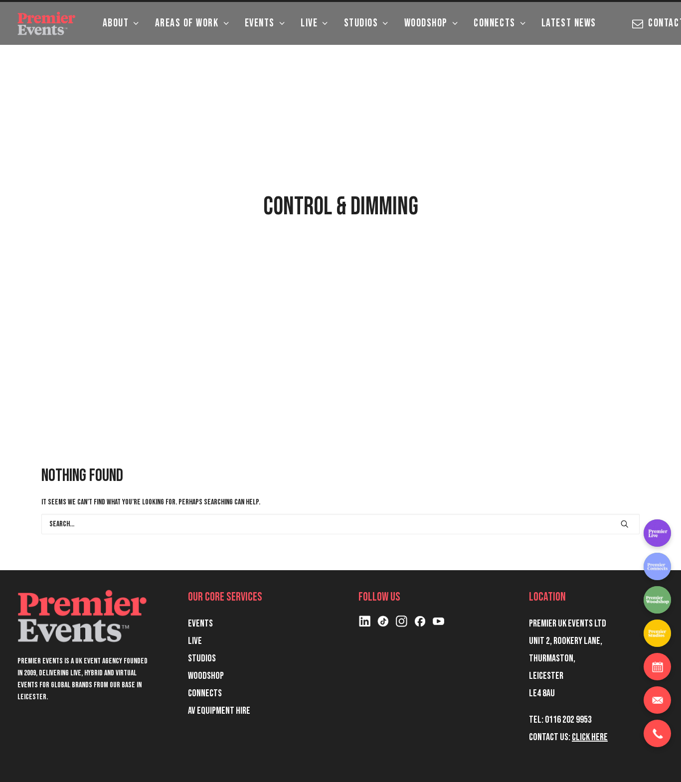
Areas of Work (187, 23)
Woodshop (426, 23)
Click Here (590, 737)
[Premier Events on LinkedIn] (364, 624)
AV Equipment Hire (219, 711)
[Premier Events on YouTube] (438, 624)
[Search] (340, 524)
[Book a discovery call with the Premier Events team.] (657, 666)
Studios (361, 23)
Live (309, 23)
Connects (494, 23)
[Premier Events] (47, 23)
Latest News (568, 23)
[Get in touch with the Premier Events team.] (657, 700)
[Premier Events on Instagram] (401, 624)
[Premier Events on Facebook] (420, 624)
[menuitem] (121, 23)
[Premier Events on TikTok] (383, 624)
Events (260, 23)
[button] (625, 524)
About (116, 23)
